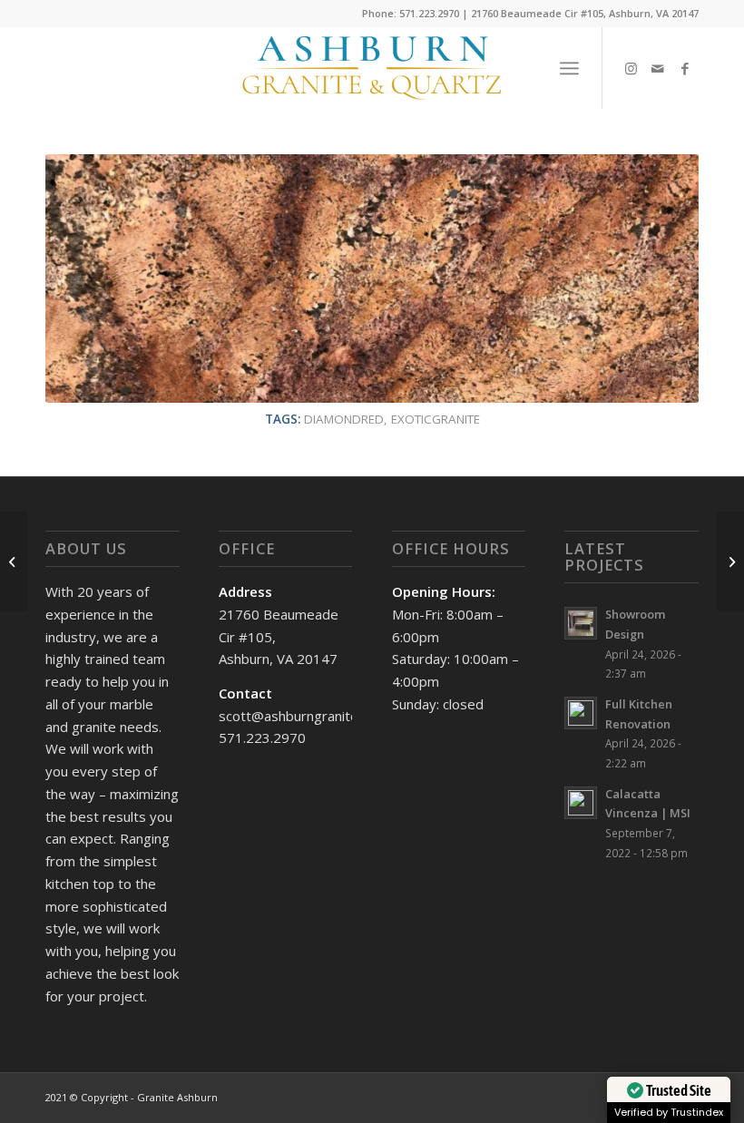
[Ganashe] (730, 561)
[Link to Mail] (657, 68)
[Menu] (569, 68)
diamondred (344, 419)
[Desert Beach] (14, 561)
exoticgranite (435, 419)
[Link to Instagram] (630, 68)
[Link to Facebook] (685, 68)
